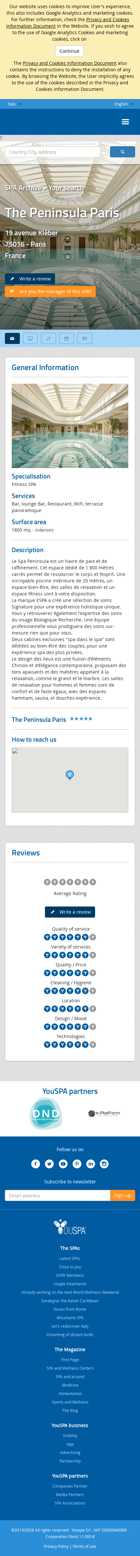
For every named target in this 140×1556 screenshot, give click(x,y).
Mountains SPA (70, 1317)
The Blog (70, 1410)
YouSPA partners (70, 1476)
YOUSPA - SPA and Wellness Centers (21, 120)
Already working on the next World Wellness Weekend (70, 1292)
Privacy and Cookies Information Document (70, 63)
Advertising (70, 1452)
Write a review (33, 279)
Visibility (70, 1435)
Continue (69, 51)
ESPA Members (70, 1275)
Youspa (70, 1226)
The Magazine (70, 1349)
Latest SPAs (70, 1258)
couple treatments (70, 1283)
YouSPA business (70, 1425)
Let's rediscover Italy (70, 1326)
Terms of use (84, 1546)
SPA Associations (70, 1503)
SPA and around (70, 1376)
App (70, 1444)
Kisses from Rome (70, 1309)
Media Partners (70, 1494)
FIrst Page (70, 1359)
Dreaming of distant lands (70, 1334)
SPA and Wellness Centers (70, 1368)
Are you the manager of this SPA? (53, 291)
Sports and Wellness (70, 1402)
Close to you (70, 1266)
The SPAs (70, 1248)
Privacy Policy (56, 1546)
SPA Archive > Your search (44, 187)
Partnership (70, 1460)
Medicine (70, 1385)
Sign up (122, 1195)
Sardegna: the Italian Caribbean (70, 1300)
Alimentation (70, 1393)
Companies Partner (70, 1486)
